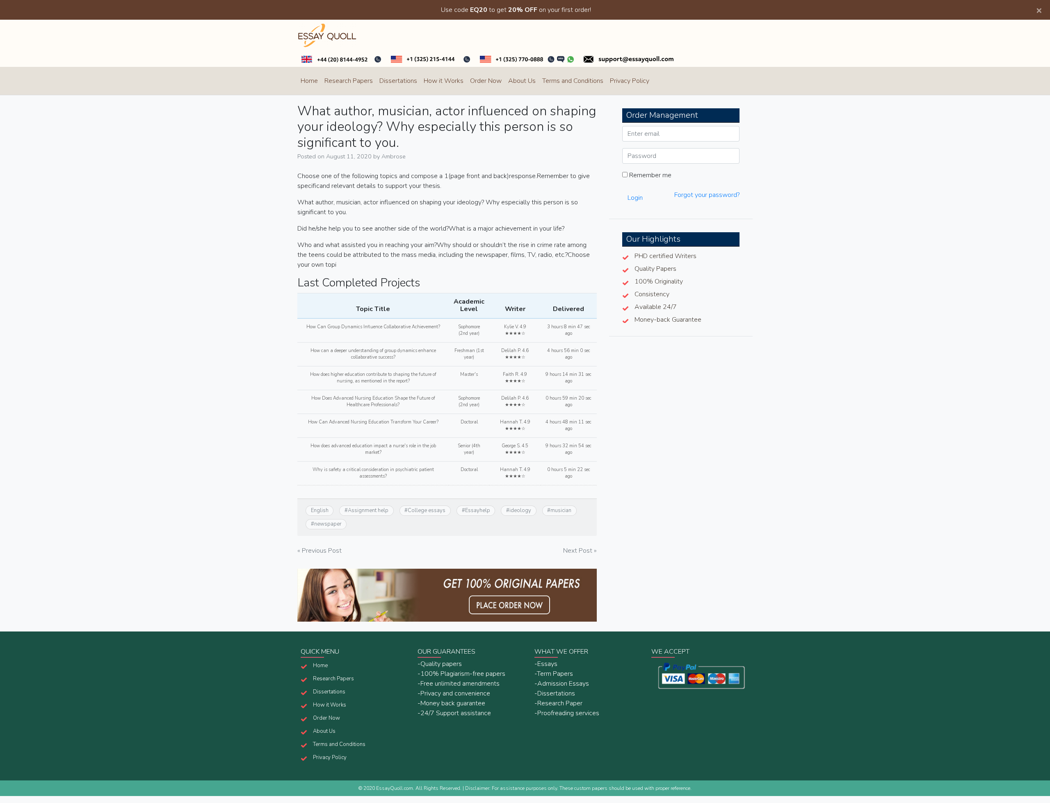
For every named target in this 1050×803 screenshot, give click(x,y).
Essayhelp (477, 510)
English (320, 510)
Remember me (649, 175)
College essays (426, 510)
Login (635, 197)
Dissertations (398, 80)
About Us (522, 80)
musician (560, 510)
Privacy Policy (629, 80)
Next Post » (580, 550)
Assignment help (368, 510)
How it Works (443, 80)
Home (309, 80)
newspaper (328, 524)
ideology (520, 510)
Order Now (486, 80)
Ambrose (393, 156)
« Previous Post (319, 550)
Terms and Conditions (572, 80)
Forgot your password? (707, 194)
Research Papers (348, 80)
